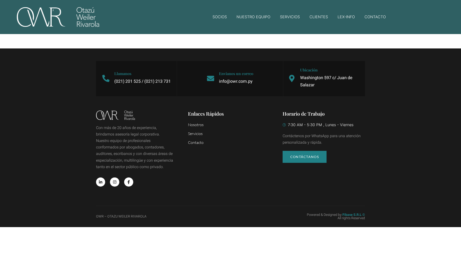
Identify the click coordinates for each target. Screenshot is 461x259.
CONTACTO (375, 16)
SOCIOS (219, 16)
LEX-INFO (346, 16)
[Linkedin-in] (100, 182)
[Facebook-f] (128, 182)
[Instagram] (114, 182)
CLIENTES (318, 16)
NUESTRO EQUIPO (253, 16)
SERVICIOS (290, 16)
